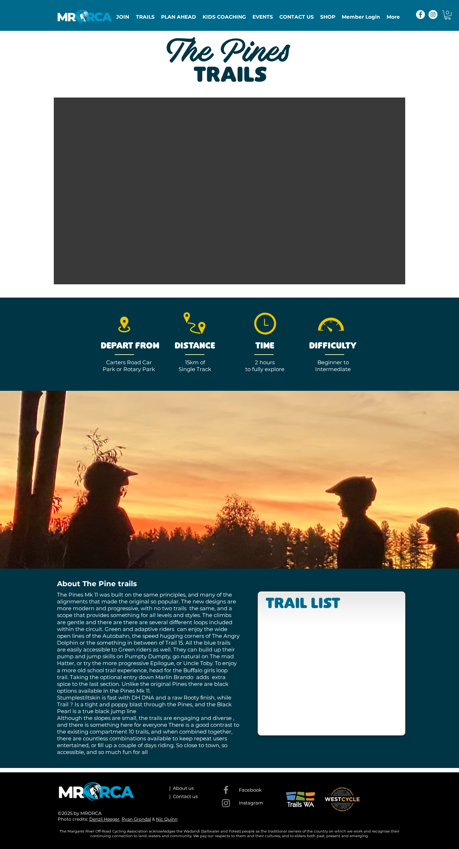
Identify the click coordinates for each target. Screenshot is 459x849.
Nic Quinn (167, 819)
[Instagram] (433, 14)
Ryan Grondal (136, 819)
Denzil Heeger (104, 819)
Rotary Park (139, 369)
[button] (447, 15)
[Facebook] (420, 14)
